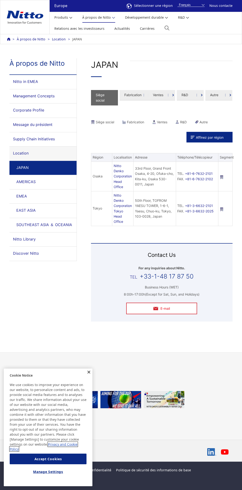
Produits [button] (61, 17)
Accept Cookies (48, 459)
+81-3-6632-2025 (199, 211)
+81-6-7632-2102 (199, 179)
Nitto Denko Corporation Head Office (123, 176)
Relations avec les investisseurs (79, 28)
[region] (48, 427)
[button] (166, 28)
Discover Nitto (26, 253)
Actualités (122, 28)
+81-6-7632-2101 (199, 174)
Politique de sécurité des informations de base (153, 470)
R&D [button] (181, 17)
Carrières (147, 28)
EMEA (21, 196)
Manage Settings (48, 471)
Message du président (32, 124)
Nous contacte (221, 5)
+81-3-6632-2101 (199, 206)
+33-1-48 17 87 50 (167, 276)
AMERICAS (26, 181)
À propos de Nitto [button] (96, 17)
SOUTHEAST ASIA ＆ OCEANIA (44, 224)
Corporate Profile (28, 110)
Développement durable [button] (144, 17)
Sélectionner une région (153, 5)
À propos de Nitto (31, 39)
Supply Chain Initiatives (34, 139)
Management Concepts (34, 96)
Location (59, 39)
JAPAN (22, 167)
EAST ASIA (26, 210)
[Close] (89, 372)
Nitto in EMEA (25, 81)
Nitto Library (24, 239)
